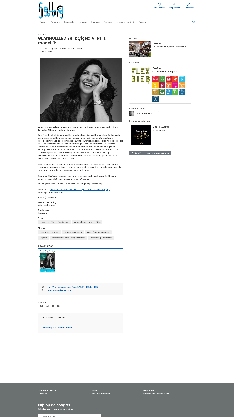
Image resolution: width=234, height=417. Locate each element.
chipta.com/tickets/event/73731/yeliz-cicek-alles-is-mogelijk (80, 189)
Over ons (42, 393)
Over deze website (47, 390)
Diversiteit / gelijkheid (49, 232)
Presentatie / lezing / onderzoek (54, 222)
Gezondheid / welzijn (73, 232)
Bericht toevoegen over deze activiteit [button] (152, 153)
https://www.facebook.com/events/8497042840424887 (72, 287)
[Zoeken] (193, 22)
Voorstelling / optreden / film (87, 222)
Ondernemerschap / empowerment (68, 237)
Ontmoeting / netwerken (101, 237)
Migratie (43, 237)
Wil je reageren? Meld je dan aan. (57, 327)
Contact (95, 390)
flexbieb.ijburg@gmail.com (59, 290)
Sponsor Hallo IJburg (100, 393)
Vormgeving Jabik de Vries (156, 393)
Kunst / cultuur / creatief (98, 232)
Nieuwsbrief (148, 390)
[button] (43, 22)
